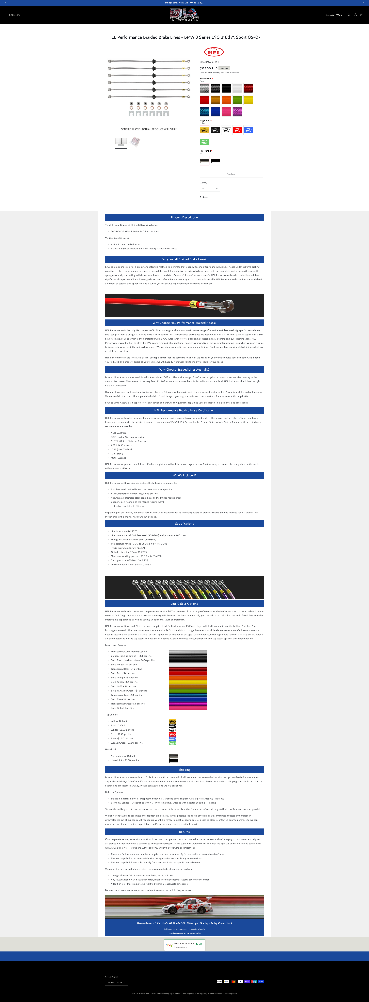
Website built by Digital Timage (168, 994)
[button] (6, 15)
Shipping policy (231, 993)
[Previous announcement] (5, 2)
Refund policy (188, 993)
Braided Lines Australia (147, 994)
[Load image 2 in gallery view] (135, 142)
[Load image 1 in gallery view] (121, 142)
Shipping (217, 72)
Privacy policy (202, 993)
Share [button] (205, 197)
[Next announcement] (363, 2)
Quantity (203, 182)
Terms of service (216, 993)
